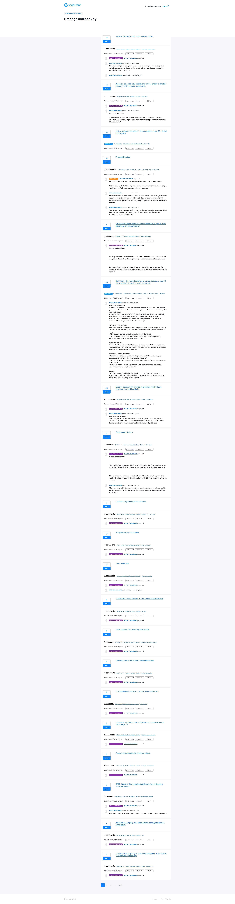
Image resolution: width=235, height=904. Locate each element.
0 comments (117, 143)
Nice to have (130, 54)
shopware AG (155, 899)
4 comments (109, 545)
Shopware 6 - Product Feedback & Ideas (128, 49)
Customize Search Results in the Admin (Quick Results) (139, 599)
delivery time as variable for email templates (135, 660)
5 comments (109, 49)
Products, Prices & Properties (151, 169)
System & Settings (145, 236)
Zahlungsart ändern (124, 432)
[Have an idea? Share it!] (72, 5)
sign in (165, 6)
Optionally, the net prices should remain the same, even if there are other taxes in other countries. (141, 282)
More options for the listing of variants (132, 629)
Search (144, 611)
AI (148, 143)
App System (143, 704)
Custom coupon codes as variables (131, 501)
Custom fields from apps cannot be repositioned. (137, 691)
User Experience (146, 545)
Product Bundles (123, 157)
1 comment (109, 236)
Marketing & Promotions (148, 49)
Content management (148, 765)
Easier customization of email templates (133, 753)
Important (140, 54)
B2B (143, 835)
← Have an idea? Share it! (73, 13)
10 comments (118, 293)
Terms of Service (166, 899)
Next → (121, 885)
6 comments (109, 399)
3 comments (109, 96)
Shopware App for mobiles (127, 532)
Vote (106, 41)
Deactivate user (122, 563)
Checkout (144, 96)
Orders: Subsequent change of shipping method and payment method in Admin (138, 388)
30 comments (110, 169)
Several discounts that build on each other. (134, 36)
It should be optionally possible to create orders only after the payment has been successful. (141, 85)
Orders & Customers (147, 399)
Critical (150, 54)
